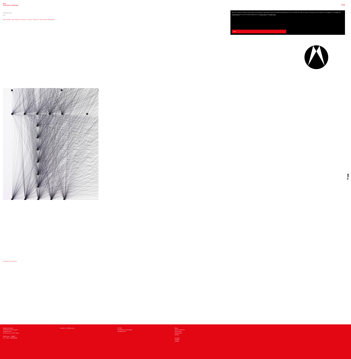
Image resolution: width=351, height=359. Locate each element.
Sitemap (177, 334)
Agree (234, 31)
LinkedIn (177, 341)
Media (176, 328)
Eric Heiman (23, 19)
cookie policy (272, 14)
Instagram (177, 339)
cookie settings (236, 14)
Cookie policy (178, 333)
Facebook (177, 338)
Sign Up (342, 4)
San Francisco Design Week (47, 19)
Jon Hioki (29, 19)
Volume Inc (36, 19)
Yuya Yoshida (15, 19)
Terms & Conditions (180, 329)
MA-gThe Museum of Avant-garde (10, 4)
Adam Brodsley (7, 19)
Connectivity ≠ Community (10, 261)
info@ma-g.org (70, 328)
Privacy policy (178, 331)
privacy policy (262, 14)
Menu (344, 4)
